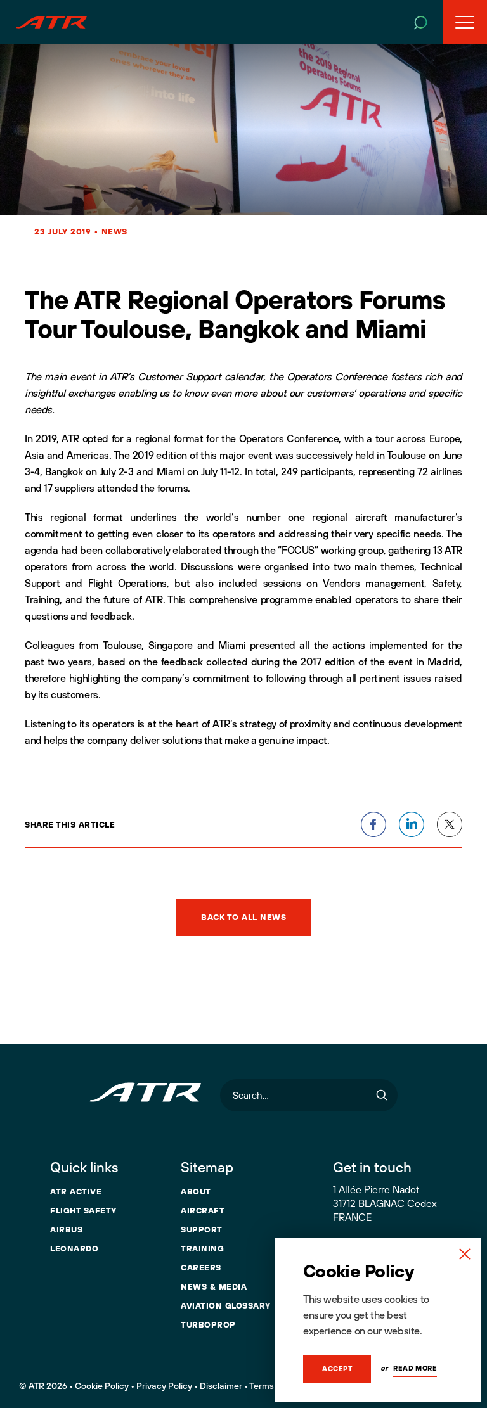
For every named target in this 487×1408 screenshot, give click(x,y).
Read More (415, 1368)
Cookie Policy (102, 1386)
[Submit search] (382, 1095)
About (196, 1191)
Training (202, 1248)
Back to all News (243, 917)
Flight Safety (83, 1210)
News (114, 231)
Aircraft (202, 1210)
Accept (337, 1368)
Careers (201, 1267)
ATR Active (75, 1191)
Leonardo (74, 1248)
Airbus (66, 1229)
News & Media (214, 1286)
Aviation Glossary (226, 1305)
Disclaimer (221, 1386)
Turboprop (208, 1324)
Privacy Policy (164, 1386)
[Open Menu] (464, 22)
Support (202, 1229)
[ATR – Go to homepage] (51, 22)
